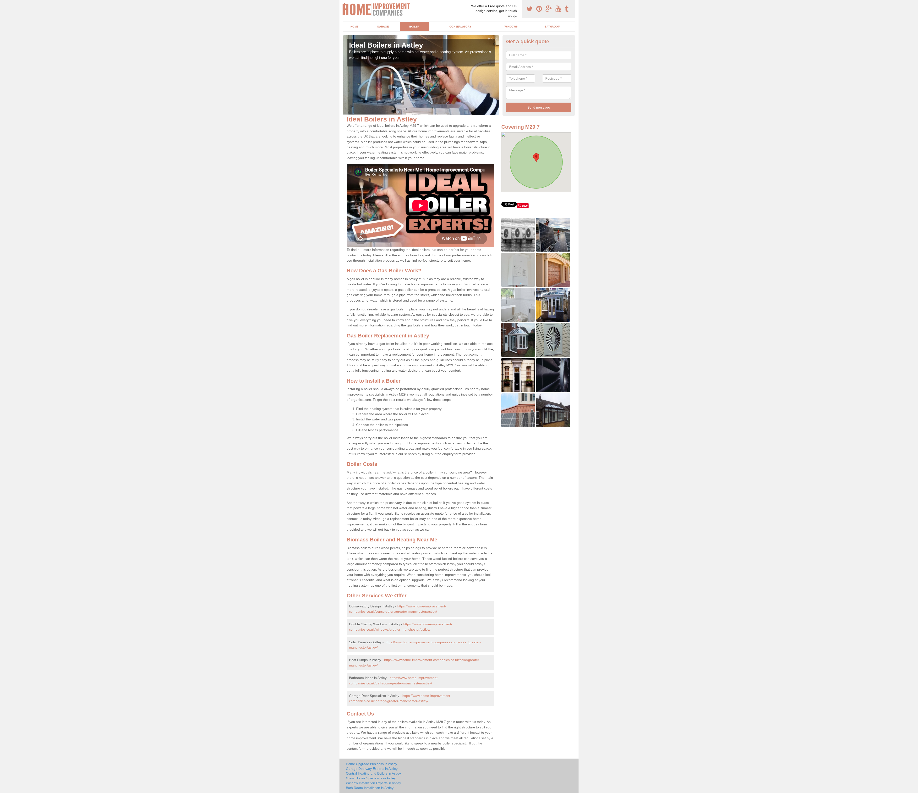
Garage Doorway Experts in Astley (372, 769)
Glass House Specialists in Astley (371, 778)
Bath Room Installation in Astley (369, 788)
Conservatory (460, 26)
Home (354, 26)
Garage (383, 26)
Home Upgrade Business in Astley (371, 764)
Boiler (414, 26)
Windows (511, 26)
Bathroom (552, 26)
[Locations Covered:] (345, 4)
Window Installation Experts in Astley (373, 783)
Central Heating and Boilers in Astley (373, 773)
